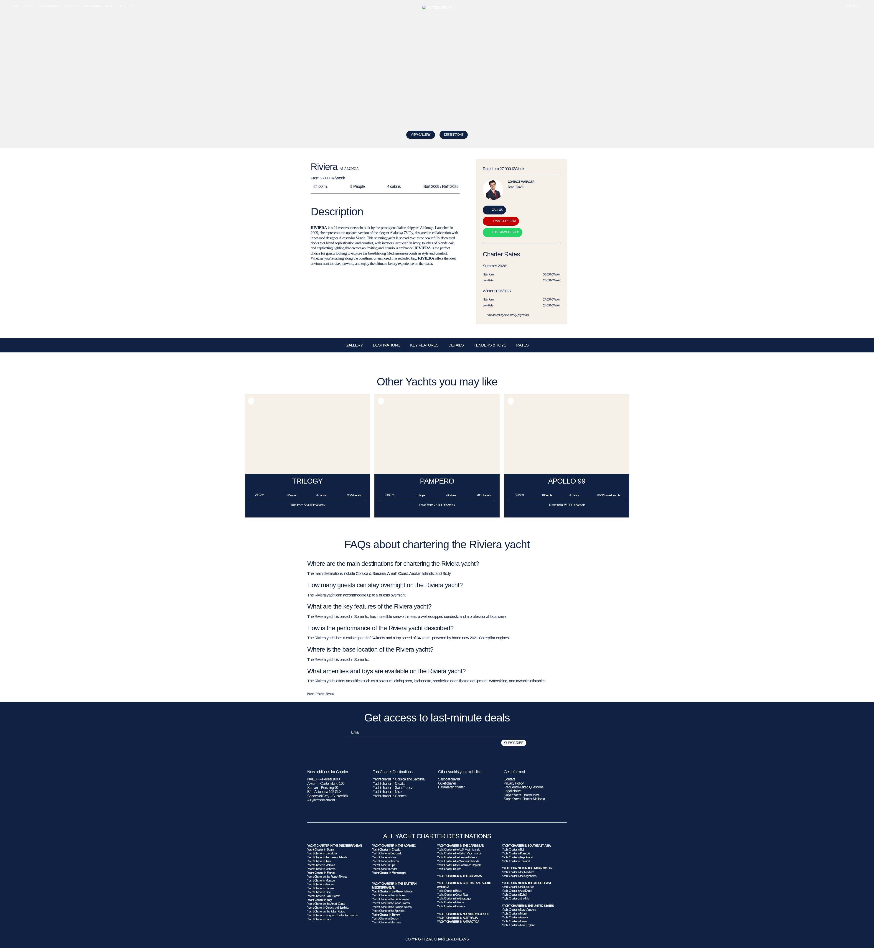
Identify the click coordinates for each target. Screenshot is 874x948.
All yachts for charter (321, 800)
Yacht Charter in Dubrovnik (386, 853)
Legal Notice (512, 791)
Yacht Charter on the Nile (515, 898)
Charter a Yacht (24, 6)
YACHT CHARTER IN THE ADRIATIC (394, 845)
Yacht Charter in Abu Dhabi (516, 890)
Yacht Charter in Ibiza (319, 861)
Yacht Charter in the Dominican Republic (459, 865)
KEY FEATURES (424, 345)
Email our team (504, 221)
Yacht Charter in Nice (318, 892)
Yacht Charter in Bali (513, 849)
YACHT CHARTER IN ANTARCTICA (458, 921)
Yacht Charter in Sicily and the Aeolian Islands (332, 915)
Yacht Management (98, 6)
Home (310, 694)
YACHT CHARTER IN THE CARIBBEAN (460, 845)
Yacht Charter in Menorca (321, 869)
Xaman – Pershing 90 (322, 788)
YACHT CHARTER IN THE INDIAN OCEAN (527, 868)
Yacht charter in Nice (387, 792)
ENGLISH (851, 6)
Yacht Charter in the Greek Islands (392, 891)
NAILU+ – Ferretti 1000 (323, 779)
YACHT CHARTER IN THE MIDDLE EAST (526, 883)
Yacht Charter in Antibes (320, 884)
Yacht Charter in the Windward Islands (458, 861)
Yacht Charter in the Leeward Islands (457, 857)
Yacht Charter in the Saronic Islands (392, 907)
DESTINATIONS (453, 134)
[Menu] (6, 6)
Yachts (320, 694)
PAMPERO (437, 481)
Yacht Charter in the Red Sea (518, 887)
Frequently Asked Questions (523, 787)
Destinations (49, 6)
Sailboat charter (449, 779)
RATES (522, 345)
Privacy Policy (513, 783)
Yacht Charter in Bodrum (385, 918)
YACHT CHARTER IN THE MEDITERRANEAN (334, 845)
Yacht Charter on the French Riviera (326, 876)
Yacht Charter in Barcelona (322, 853)
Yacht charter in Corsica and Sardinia (398, 779)
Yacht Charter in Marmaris (386, 922)
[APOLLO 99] (566, 472)
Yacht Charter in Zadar (384, 869)
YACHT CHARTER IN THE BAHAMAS (459, 876)
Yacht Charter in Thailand (515, 861)
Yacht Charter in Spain (320, 849)
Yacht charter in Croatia (389, 783)
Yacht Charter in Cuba (449, 869)
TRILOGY (307, 481)
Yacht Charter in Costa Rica (452, 894)
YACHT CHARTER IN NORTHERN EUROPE (463, 914)
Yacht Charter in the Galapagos (454, 898)
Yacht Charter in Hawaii (514, 921)
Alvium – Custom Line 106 (326, 783)
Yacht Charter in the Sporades (388, 910)
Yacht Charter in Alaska (515, 917)
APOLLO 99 (566, 481)
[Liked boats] (867, 6)
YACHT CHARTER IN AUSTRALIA (457, 918)
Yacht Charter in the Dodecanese (390, 899)
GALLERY (354, 345)
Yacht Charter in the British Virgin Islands (459, 853)
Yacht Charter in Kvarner (385, 861)
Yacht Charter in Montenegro (389, 872)
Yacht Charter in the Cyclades (388, 895)
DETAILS (456, 345)
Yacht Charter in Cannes (320, 888)
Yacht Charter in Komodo (516, 853)
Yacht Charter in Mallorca (321, 865)
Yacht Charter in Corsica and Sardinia (327, 907)
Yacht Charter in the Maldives (518, 872)
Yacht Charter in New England (518, 925)
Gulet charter (447, 783)
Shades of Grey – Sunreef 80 (327, 796)
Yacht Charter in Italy (319, 900)
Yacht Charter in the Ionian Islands (391, 903)
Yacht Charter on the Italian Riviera (326, 911)
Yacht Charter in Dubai (514, 894)
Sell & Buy (71, 6)
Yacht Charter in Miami (514, 913)
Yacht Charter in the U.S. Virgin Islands (458, 849)
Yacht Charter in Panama (451, 906)
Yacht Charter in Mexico (450, 902)
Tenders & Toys (490, 345)
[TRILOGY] (307, 472)
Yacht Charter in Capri (319, 919)
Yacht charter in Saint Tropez (393, 788)
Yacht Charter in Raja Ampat (517, 857)
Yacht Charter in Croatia (386, 849)
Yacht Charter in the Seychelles (519, 876)
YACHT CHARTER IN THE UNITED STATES (528, 905)
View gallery (420, 134)
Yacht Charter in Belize (449, 890)
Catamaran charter (451, 787)
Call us (497, 210)
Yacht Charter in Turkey (386, 914)
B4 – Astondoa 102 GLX (324, 792)
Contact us (125, 6)
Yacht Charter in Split (383, 865)
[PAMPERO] (437, 472)
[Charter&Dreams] (437, 8)
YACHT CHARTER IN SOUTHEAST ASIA (526, 845)
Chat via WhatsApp (505, 232)
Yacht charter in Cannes (389, 796)
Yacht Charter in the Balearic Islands (327, 857)
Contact (509, 779)
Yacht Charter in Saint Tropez (323, 896)
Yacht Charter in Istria (384, 857)
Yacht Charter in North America (519, 909)
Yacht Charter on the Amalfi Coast (326, 903)
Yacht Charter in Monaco (321, 880)
